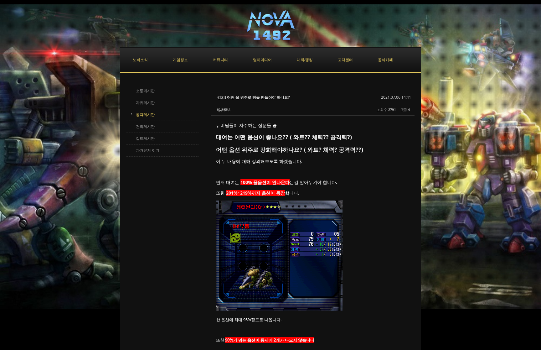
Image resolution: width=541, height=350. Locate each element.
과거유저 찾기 (147, 150)
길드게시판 (145, 138)
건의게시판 (145, 126)
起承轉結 (223, 109)
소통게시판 (145, 91)
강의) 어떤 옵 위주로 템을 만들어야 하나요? (253, 97)
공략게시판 (145, 114)
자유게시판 (145, 103)
